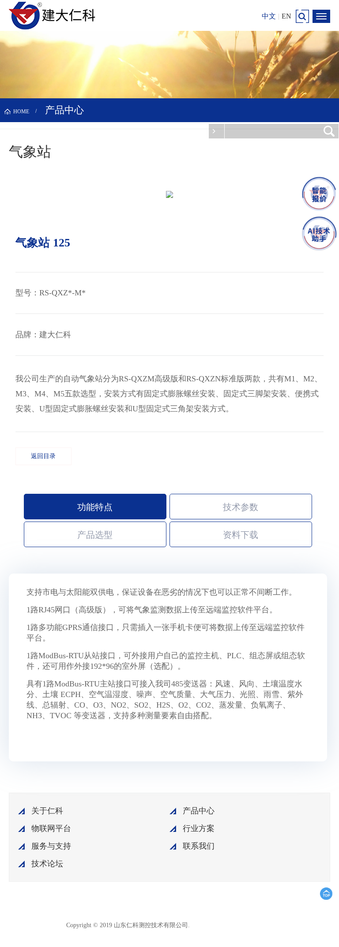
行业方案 (199, 828)
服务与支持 (51, 846)
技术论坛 (47, 863)
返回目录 (43, 456)
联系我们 (199, 846)
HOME (21, 111)
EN (286, 16)
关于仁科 (47, 810)
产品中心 (199, 810)
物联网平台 (51, 828)
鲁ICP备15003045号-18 (233, 924)
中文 (269, 16)
